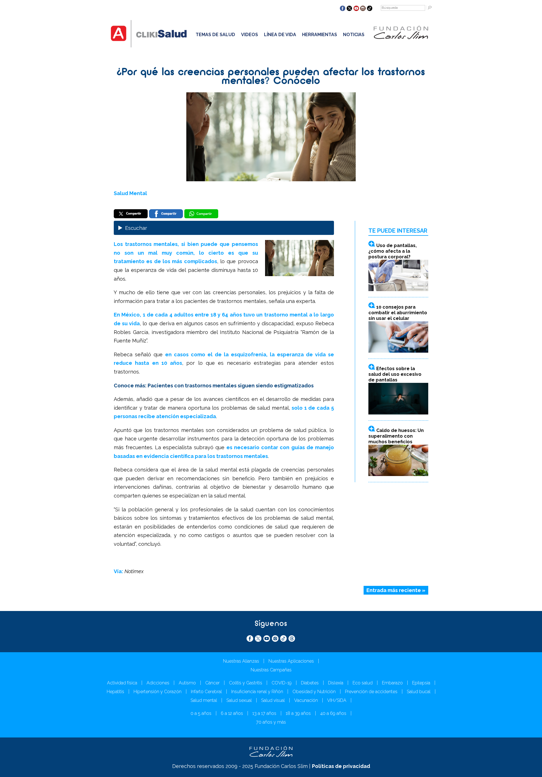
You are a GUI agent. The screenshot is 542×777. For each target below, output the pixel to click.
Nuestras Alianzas (241, 661)
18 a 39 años (298, 713)
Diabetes (310, 683)
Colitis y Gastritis (245, 683)
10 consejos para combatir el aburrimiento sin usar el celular (397, 312)
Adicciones (158, 683)
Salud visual (273, 700)
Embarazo (392, 683)
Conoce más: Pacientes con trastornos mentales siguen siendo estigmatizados (214, 385)
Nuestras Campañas (271, 670)
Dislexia (335, 683)
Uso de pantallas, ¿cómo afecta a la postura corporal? (392, 251)
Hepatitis (115, 691)
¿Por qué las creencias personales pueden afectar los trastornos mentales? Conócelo (271, 76)
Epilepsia (421, 683)
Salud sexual (239, 700)
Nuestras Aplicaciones (291, 661)
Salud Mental (130, 193)
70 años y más (271, 722)
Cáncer (212, 683)
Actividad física (122, 683)
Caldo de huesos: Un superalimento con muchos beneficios (396, 436)
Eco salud (363, 683)
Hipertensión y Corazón (158, 691)
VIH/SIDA (336, 700)
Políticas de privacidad (341, 766)
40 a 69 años (333, 713)
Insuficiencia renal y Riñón (257, 691)
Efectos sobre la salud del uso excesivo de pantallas (394, 374)
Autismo (187, 683)
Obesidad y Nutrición (314, 691)
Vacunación (306, 700)
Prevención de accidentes (371, 691)
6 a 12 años (232, 713)
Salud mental (204, 700)
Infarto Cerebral (206, 691)
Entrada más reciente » (395, 590)
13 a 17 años (264, 713)
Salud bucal (418, 691)
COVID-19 (282, 683)
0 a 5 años (201, 713)
